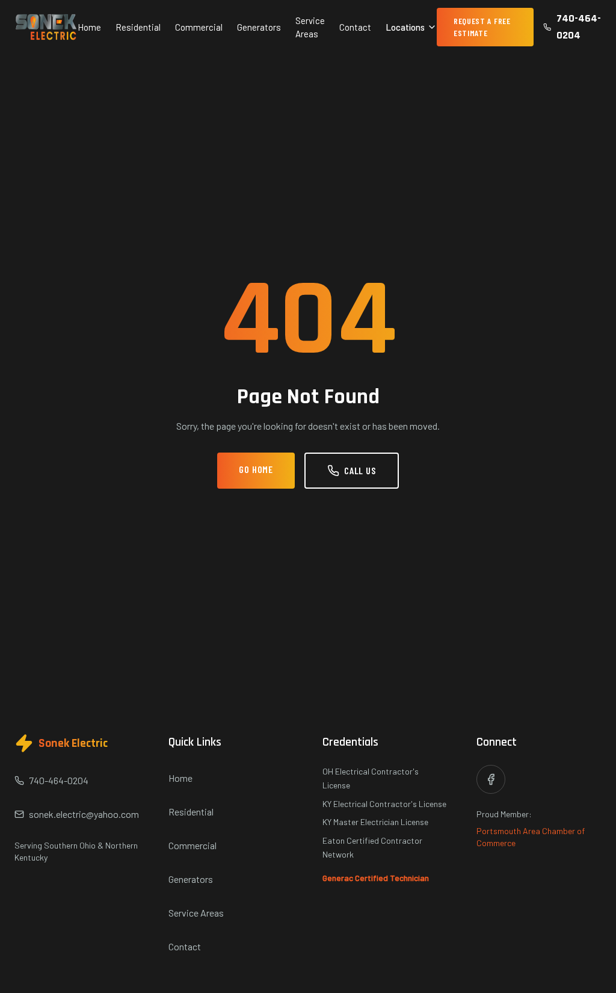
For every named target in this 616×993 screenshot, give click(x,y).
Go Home (256, 469)
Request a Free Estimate (482, 27)
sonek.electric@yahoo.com (84, 814)
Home (89, 27)
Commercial (199, 27)
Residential (138, 27)
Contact (355, 27)
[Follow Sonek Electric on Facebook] (490, 779)
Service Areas (310, 27)
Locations (405, 27)
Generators (259, 27)
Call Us (360, 470)
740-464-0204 (578, 26)
